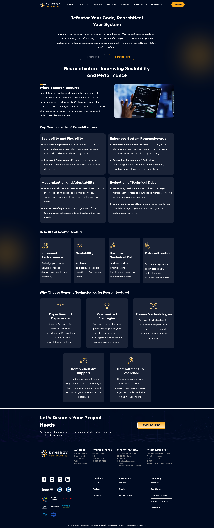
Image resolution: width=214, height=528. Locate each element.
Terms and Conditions (127, 525)
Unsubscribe (141, 525)
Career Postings (140, 4)
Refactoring (92, 56)
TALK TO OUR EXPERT (151, 425)
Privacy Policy (111, 525)
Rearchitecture (122, 56)
